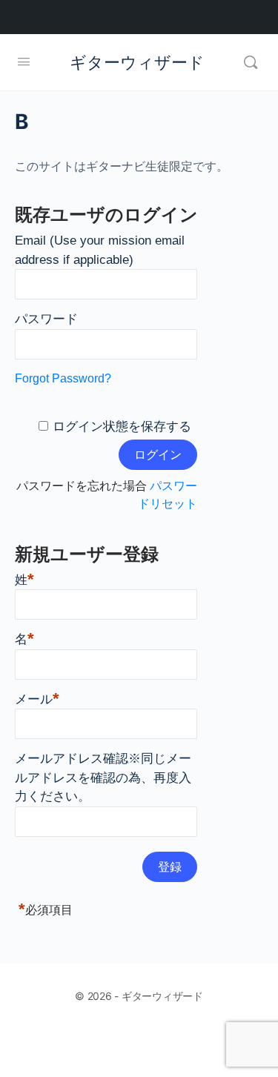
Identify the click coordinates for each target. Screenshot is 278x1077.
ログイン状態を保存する (122, 427)
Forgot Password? (63, 378)
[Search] (250, 62)
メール (37, 697)
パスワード (46, 319)
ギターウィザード (137, 62)
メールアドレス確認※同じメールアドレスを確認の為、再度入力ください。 (103, 777)
